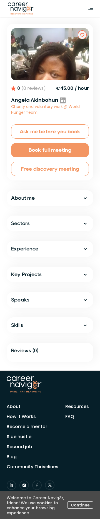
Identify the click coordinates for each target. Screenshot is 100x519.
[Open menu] (91, 8)
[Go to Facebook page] (37, 485)
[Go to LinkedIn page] (11, 485)
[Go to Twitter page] (49, 485)
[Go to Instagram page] (24, 485)
